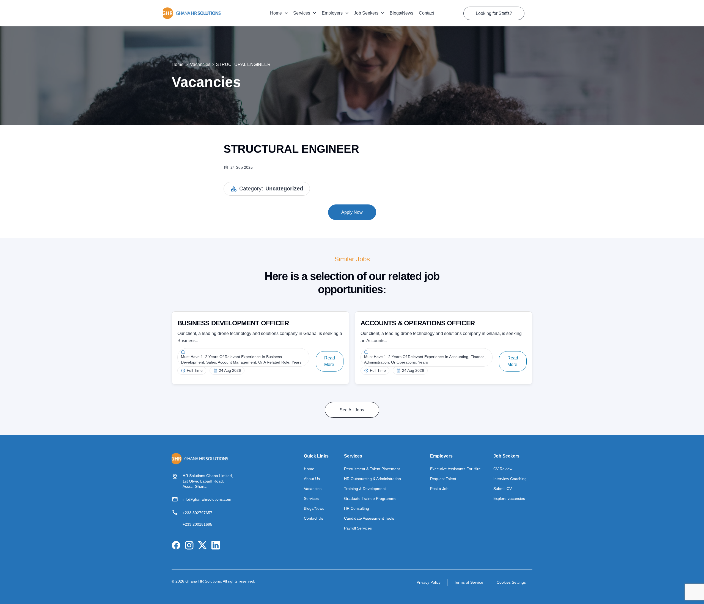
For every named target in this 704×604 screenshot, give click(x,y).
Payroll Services (358, 528)
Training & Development (365, 488)
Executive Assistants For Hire (455, 469)
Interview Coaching (510, 478)
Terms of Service (468, 582)
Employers (332, 13)
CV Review (502, 469)
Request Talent (443, 478)
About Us (312, 478)
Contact (426, 13)
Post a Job (439, 488)
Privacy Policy (429, 582)
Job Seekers (366, 13)
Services (301, 13)
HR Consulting (356, 508)
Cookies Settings (511, 582)
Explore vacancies (509, 498)
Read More (329, 361)
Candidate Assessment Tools (369, 518)
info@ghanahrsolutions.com (207, 499)
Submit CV (502, 488)
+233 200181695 (197, 524)
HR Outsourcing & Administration (372, 478)
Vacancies (200, 64)
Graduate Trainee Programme (370, 498)
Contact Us (313, 518)
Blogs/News (401, 13)
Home (276, 13)
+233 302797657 (197, 513)
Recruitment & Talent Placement (372, 469)
